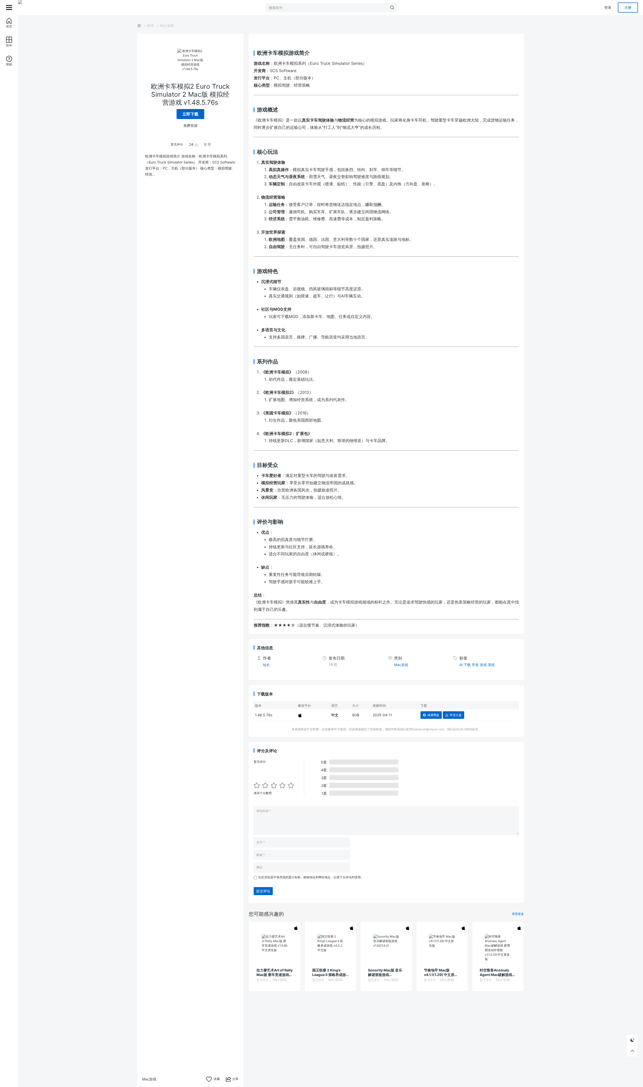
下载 (467, 665)
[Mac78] (43, 7)
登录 (607, 7)
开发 (475, 665)
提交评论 (263, 891)
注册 (627, 7)
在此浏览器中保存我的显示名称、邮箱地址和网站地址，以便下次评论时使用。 (311, 877)
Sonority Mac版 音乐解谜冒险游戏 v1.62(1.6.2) (385, 972)
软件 (150, 25)
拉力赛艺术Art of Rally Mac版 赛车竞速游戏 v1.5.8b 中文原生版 (274, 972)
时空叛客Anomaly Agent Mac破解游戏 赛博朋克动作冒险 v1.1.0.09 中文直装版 (496, 972)
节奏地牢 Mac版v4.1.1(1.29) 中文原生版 (441, 972)
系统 (491, 665)
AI (461, 665)
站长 (266, 665)
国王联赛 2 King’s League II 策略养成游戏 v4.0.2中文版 (329, 972)
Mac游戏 (167, 25)
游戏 (483, 665)
